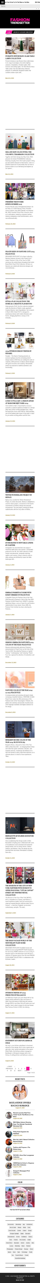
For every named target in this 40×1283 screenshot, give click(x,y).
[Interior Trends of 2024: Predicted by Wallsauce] (20, 990)
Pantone (28, 1245)
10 (11, 1070)
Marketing (17, 1245)
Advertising (18, 1224)
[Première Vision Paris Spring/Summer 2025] (20, 199)
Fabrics (30, 1236)
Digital (22, 1233)
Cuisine (19, 1230)
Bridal (24, 1227)
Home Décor (9, 1242)
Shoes (31, 1249)
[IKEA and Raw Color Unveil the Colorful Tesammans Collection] (20, 149)
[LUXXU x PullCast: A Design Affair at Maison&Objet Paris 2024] (20, 398)
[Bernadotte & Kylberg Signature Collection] (20, 833)
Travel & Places (19, 1255)
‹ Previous (10, 1067)
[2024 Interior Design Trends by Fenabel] (20, 348)
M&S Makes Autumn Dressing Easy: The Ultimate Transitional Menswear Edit (22, 1124)
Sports (9, 1252)
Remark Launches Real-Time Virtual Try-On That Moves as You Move (23, 1114)
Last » (27, 1070)
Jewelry (28, 1242)
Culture (24, 1230)
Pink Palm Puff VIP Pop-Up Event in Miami (20, 1210)
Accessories (11, 1224)
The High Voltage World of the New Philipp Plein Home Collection (18, 942)
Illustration (16, 1242)
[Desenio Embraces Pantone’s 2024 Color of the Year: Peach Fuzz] (20, 639)
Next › (20, 1070)
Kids (33, 1242)
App (24, 1224)
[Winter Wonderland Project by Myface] (20, 492)
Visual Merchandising (20, 1258)
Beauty (19, 1227)
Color (29, 1227)
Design (29, 1230)
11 (14, 1070)
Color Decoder (12, 1230)
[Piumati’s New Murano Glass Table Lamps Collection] (20, 53)
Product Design (18, 1249)
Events (18, 1236)
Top (12, 1255)
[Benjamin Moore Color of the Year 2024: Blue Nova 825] (20, 737)
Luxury (11, 1245)
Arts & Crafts (13, 1227)
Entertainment (11, 1236)
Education (27, 1233)
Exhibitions (24, 1236)
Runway (26, 1249)
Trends (26, 1255)
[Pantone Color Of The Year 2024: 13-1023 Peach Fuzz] (20, 687)
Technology (24, 1252)
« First (9, 1066)
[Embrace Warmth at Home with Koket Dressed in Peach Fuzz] (20, 590)
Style (18, 1252)
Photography (10, 1249)
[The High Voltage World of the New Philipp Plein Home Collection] (20, 938)
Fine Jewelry (23, 1239)
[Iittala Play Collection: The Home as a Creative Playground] (20, 298)
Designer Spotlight (14, 1233)
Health (29, 1239)
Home (8, 32)
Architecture (29, 1224)
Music (23, 1245)
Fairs (11, 1239)
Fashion (16, 1239)
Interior (22, 1242)
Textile (30, 1252)
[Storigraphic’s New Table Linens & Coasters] (20, 540)
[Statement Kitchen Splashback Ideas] (20, 1038)
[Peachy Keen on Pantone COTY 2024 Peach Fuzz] (20, 249)
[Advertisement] (20, 106)
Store (14, 1252)
